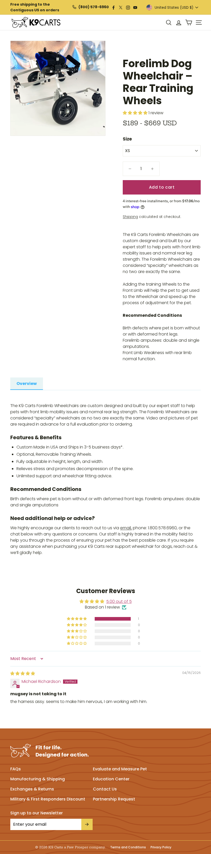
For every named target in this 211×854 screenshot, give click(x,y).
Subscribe (87, 824)
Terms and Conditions (128, 847)
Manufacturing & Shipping (37, 779)
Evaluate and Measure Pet (120, 769)
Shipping (130, 216)
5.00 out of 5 (119, 601)
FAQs (15, 769)
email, (126, 528)
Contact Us (105, 789)
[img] (22, 673)
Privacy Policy (161, 847)
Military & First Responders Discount (47, 799)
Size (127, 139)
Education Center (111, 779)
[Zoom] (58, 88)
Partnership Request (114, 799)
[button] (77, 619)
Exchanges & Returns (32, 789)
